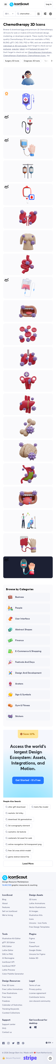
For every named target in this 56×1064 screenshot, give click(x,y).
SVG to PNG (7, 954)
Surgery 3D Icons (12, 61)
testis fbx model (41, 807)
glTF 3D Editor (8, 942)
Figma (32, 938)
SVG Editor (7, 946)
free (22, 29)
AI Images (33, 911)
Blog (4, 899)
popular (15, 49)
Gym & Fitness (22, 705)
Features (6, 907)
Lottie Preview (8, 970)
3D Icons (33, 899)
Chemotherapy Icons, (37, 55)
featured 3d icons (36, 49)
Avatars (19, 684)
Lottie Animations (37, 903)
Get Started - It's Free (28, 780)
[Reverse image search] (38, 13)
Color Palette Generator (13, 974)
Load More (28, 864)
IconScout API (8, 962)
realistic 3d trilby (15, 813)
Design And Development (28, 673)
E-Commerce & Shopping (28, 651)
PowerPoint (34, 946)
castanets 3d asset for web (20, 838)
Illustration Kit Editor (11, 938)
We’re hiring (7, 915)
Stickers (19, 716)
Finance (19, 640)
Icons (31, 919)
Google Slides (35, 950)
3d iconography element (19, 825)
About (5, 903)
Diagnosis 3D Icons (32, 61)
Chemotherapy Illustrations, (15, 55)
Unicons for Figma (37, 954)
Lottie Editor (7, 950)
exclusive (7, 49)
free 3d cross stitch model (19, 850)
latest (22, 49)
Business (19, 597)
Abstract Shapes (23, 630)
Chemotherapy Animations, (40, 52)
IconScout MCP (8, 966)
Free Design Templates (39, 927)
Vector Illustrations (37, 907)
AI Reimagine (8, 958)
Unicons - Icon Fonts (38, 923)
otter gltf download (16, 807)
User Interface (22, 619)
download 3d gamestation (20, 819)
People (18, 608)
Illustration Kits (35, 915)
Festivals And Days (25, 662)
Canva (32, 942)
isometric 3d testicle (17, 832)
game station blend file (18, 857)
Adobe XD (33, 958)
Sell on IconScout (9, 911)
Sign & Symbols (23, 695)
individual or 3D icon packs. (15, 46)
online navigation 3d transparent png (24, 844)
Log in (49, 4)
